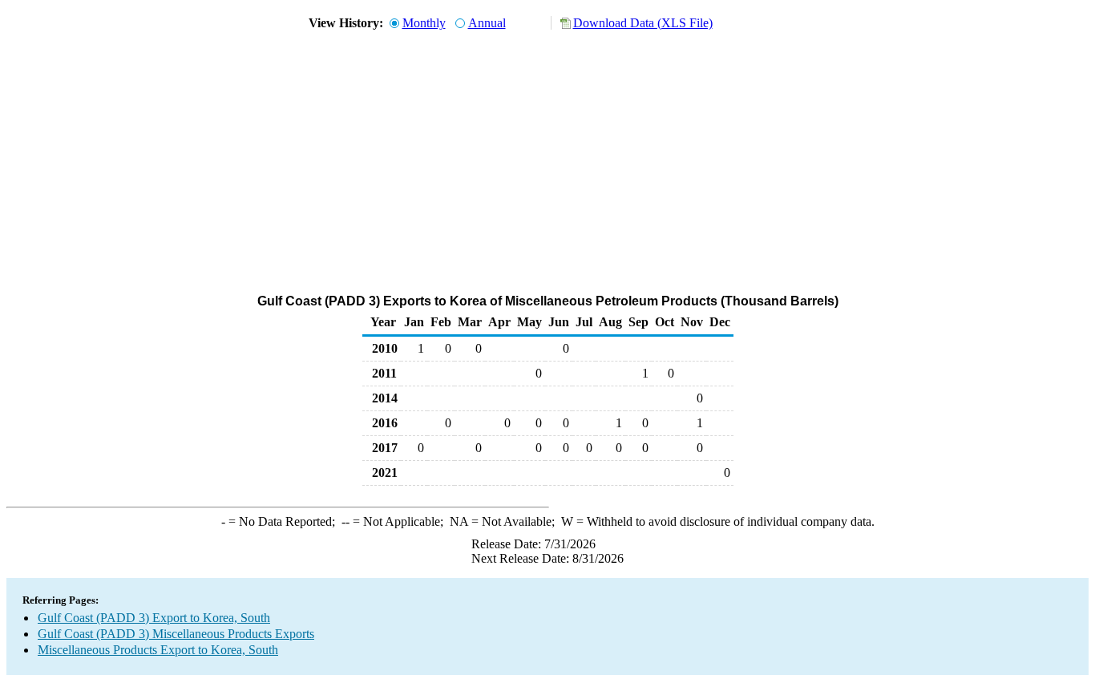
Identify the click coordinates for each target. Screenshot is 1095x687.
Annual (487, 23)
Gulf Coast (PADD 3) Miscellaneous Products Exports (176, 634)
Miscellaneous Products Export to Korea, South (158, 650)
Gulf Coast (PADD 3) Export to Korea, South (154, 617)
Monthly (424, 23)
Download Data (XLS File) (643, 23)
